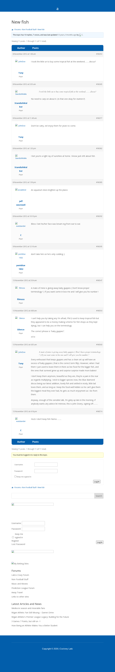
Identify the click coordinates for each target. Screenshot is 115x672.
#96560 (99, 344)
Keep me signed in (24, 477)
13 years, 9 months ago (67, 35)
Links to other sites (20, 596)
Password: (18, 471)
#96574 (99, 411)
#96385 (99, 182)
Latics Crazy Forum (20, 575)
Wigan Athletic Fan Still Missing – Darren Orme (33, 612)
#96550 (99, 310)
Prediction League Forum (23, 588)
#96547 (99, 280)
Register (15, 540)
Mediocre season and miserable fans (28, 608)
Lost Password (18, 544)
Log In (96, 481)
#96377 (99, 118)
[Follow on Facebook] (54, 656)
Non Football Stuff (29, 29)
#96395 (99, 246)
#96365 (99, 84)
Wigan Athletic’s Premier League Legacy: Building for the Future (40, 617)
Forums (18, 29)
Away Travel (17, 592)
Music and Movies (20, 583)
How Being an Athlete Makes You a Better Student (35, 625)
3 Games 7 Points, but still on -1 (26, 621)
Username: (18, 464)
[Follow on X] (61, 656)
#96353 (99, 54)
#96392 (99, 216)
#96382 (99, 148)
